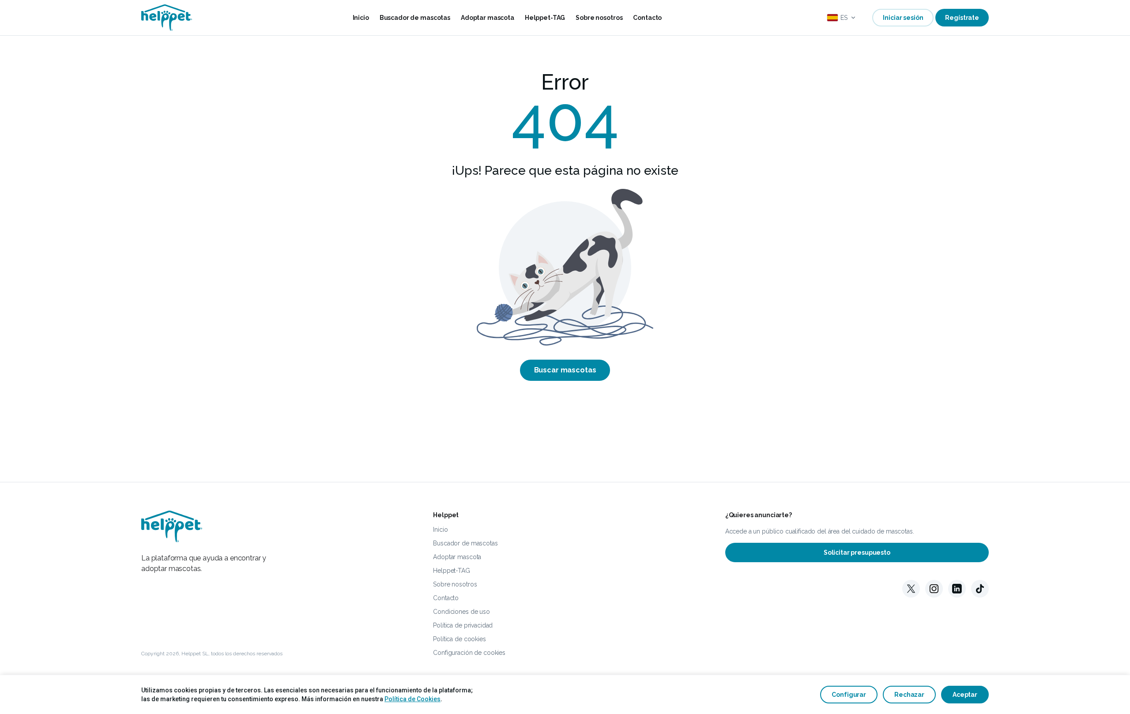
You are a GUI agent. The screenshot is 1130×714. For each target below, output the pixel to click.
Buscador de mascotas (415, 17)
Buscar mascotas (565, 370)
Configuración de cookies (469, 652)
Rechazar (909, 694)
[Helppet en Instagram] (934, 589)
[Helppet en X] (911, 589)
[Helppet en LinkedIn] (957, 589)
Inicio (361, 17)
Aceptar (965, 694)
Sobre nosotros (599, 17)
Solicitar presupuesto (857, 552)
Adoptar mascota (487, 17)
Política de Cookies (412, 699)
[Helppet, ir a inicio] (166, 17)
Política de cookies (459, 639)
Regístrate (962, 17)
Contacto (647, 17)
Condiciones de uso (461, 611)
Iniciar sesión (903, 17)
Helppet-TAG (545, 17)
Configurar (849, 694)
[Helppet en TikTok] (980, 589)
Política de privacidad (463, 625)
